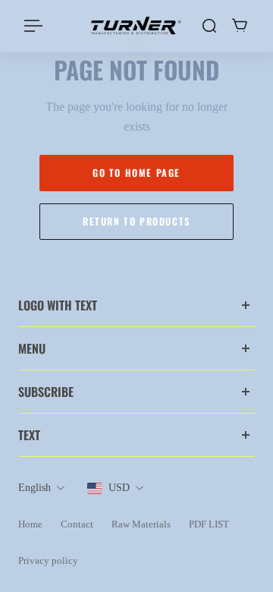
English (34, 487)
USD (119, 487)
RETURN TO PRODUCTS (136, 221)
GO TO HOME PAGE (136, 172)
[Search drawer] (209, 26)
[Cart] (239, 26)
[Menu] (33, 26)
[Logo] (136, 26)
